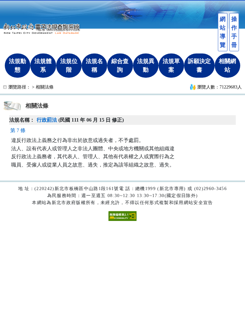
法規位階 (69, 65)
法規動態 (17, 65)
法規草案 (171, 65)
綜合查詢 (120, 65)
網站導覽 (223, 32)
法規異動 (145, 65)
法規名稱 (94, 65)
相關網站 (227, 65)
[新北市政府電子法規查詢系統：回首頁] (43, 28)
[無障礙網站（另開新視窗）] (122, 215)
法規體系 (43, 65)
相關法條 (45, 87)
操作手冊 (234, 32)
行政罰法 (47, 120)
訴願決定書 (199, 65)
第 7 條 (18, 130)
